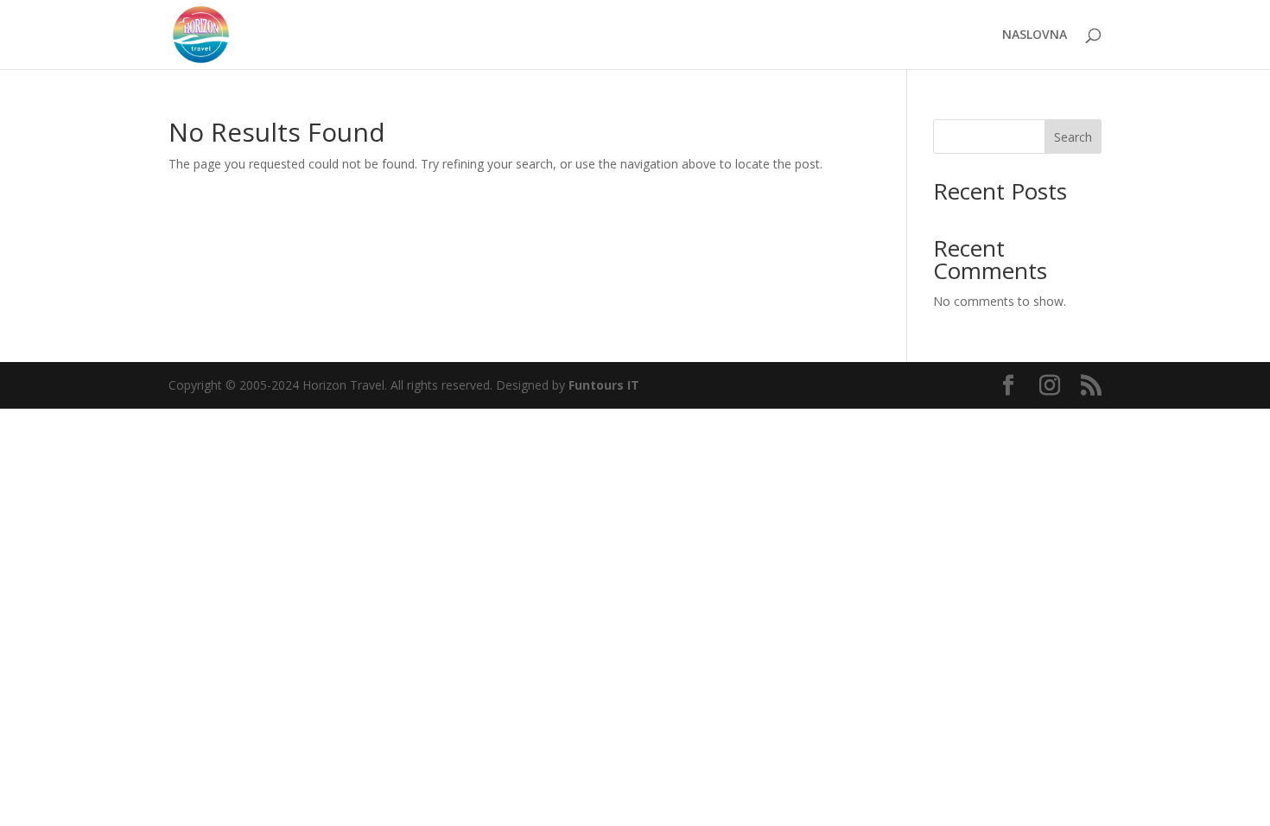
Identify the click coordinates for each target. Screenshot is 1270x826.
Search (1073, 137)
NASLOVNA (1034, 35)
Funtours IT (603, 385)
